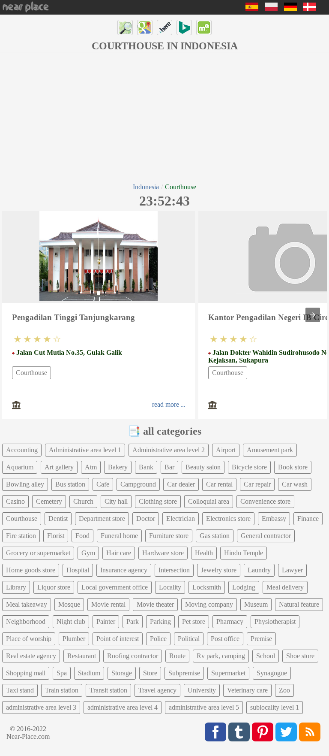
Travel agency (157, 690)
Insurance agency (123, 570)
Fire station (21, 535)
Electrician (180, 518)
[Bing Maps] (184, 27)
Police (158, 638)
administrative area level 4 (122, 707)
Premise (261, 638)
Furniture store (168, 535)
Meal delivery (285, 587)
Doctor (145, 518)
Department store (102, 518)
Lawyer (292, 570)
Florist (55, 535)
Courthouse (31, 372)
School (265, 655)
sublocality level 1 (274, 707)
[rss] (309, 732)
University (202, 690)
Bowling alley (25, 484)
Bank (146, 467)
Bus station (70, 484)
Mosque (69, 604)
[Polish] (271, 8)
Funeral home (119, 535)
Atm (91, 467)
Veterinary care (247, 690)
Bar (169, 467)
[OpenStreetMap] (125, 27)
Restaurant (81, 655)
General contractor (266, 535)
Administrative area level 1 (85, 450)
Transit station (108, 690)
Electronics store (228, 518)
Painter (105, 621)
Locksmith (206, 587)
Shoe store (300, 655)
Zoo (284, 690)
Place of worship (28, 638)
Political (189, 638)
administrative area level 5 (204, 707)
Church (83, 501)
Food (82, 535)
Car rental (219, 484)
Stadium (89, 673)
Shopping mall (25, 673)
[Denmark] (309, 8)
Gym (88, 552)
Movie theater (155, 604)
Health (204, 552)
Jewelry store (218, 570)
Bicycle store (249, 467)
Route (177, 655)
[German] (290, 8)
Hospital (77, 570)
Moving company (209, 604)
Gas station (215, 535)
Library (16, 587)
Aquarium (19, 467)
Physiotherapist (275, 621)
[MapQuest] (204, 27)
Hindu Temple (243, 552)
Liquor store (53, 587)
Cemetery (49, 501)
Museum (256, 604)
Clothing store (158, 501)
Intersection (174, 570)
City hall (116, 501)
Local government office (114, 587)
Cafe (102, 484)
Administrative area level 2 (168, 450)
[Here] (164, 27)
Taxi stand (20, 690)
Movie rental (108, 604)
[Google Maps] (145, 27)
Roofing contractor (132, 655)
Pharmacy (229, 621)
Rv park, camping (221, 655)
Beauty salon (203, 467)
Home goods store (30, 570)
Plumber (74, 638)
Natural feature (299, 604)
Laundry (259, 570)
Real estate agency (31, 655)
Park (132, 621)
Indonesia (146, 187)
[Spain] (251, 8)
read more (165, 404)
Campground (138, 484)
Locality (170, 587)
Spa (62, 673)
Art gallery (59, 467)
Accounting (22, 450)
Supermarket (228, 673)
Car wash (295, 484)
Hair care (118, 552)
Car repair (257, 484)
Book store (293, 467)
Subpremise (184, 673)
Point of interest (117, 638)
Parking (160, 621)
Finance (308, 518)
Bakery (118, 467)
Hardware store (163, 552)
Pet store (193, 621)
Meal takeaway (26, 604)
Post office (225, 638)
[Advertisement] (164, 117)
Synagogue (272, 673)
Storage (121, 673)
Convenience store (265, 501)
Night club (71, 621)
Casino (15, 501)
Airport (226, 450)
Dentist (58, 518)
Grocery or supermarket (38, 552)
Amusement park (270, 450)
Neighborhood (25, 621)
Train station (61, 690)
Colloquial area (208, 501)
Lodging (243, 587)
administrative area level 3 (41, 707)
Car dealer (181, 484)
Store (150, 673)
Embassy (274, 518)
